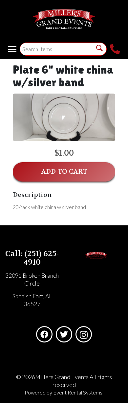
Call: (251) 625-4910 (32, 258)
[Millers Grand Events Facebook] (44, 334)
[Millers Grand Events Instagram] (83, 334)
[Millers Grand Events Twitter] (64, 334)
